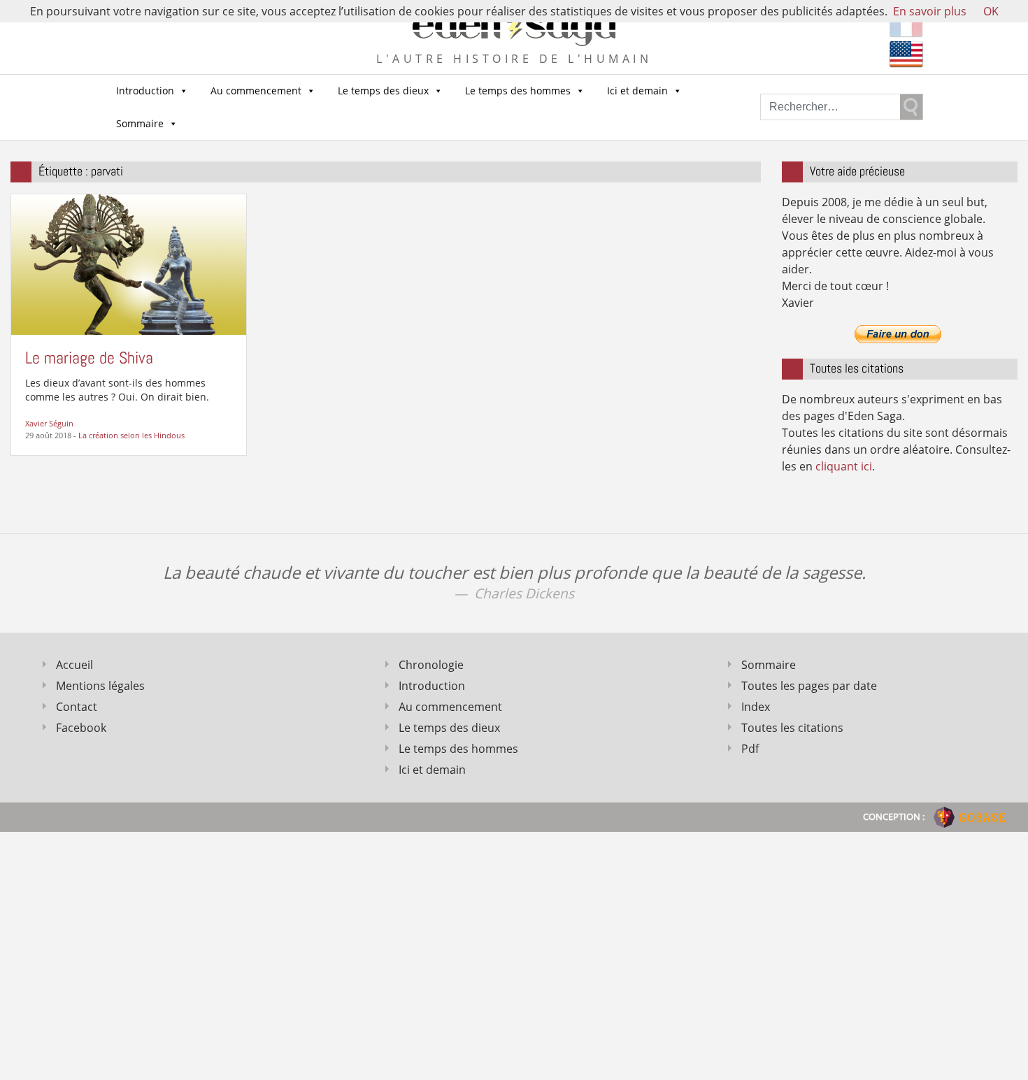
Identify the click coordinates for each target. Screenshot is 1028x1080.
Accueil (74, 664)
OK (991, 11)
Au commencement (255, 90)
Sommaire (140, 123)
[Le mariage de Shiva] (128, 263)
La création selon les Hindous (131, 435)
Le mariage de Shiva (89, 357)
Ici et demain (637, 90)
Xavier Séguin (49, 423)
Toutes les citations (792, 727)
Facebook (81, 727)
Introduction (145, 90)
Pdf (750, 748)
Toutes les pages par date (809, 685)
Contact (76, 706)
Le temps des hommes (518, 90)
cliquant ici (843, 466)
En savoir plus (929, 11)
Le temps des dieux (383, 90)
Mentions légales (100, 685)
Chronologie (431, 664)
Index (755, 706)
